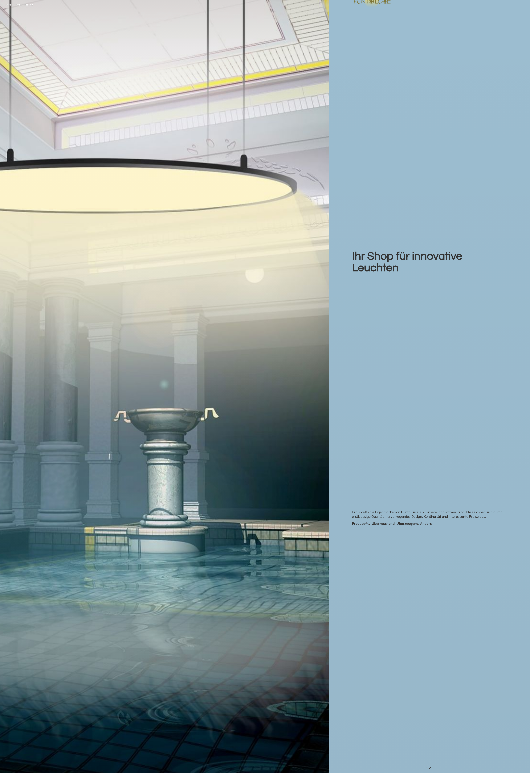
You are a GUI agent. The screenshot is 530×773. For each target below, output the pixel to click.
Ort (18, 4)
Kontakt (28, 4)
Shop (8, 4)
